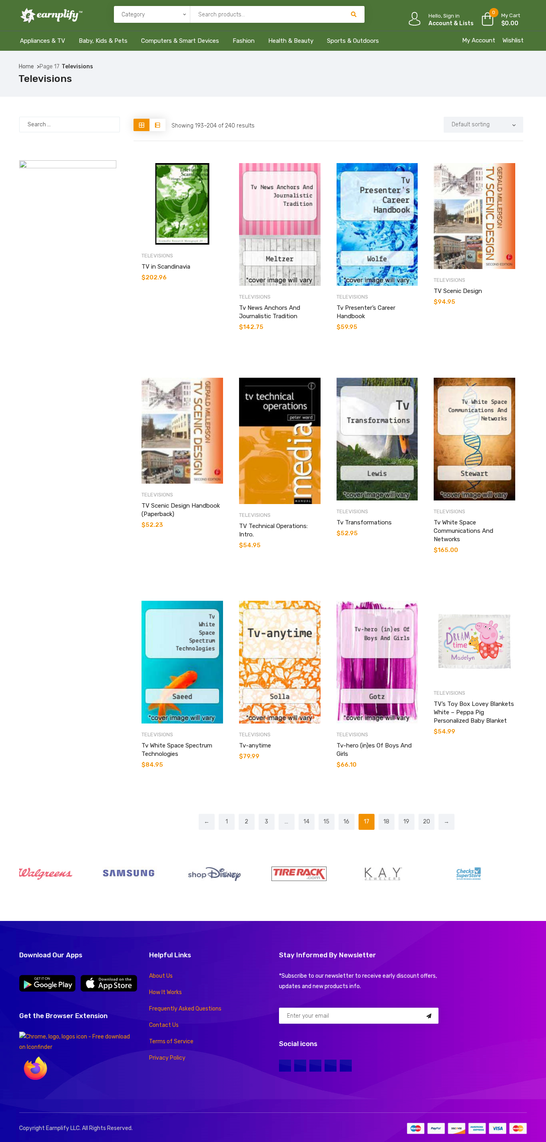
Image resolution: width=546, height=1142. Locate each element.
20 (426, 821)
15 (326, 821)
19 (406, 821)
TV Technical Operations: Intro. (273, 530)
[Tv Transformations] (377, 439)
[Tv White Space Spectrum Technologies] (182, 662)
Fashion (244, 40)
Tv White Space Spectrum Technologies (176, 749)
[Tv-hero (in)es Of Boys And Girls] (377, 662)
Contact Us (164, 1025)
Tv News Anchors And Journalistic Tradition (269, 312)
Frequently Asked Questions (185, 1008)
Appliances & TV (42, 40)
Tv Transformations (364, 522)
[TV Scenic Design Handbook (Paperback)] (182, 431)
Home (26, 66)
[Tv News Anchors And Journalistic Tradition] (280, 224)
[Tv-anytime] (280, 662)
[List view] (157, 125)
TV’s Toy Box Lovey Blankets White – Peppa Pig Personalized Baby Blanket (474, 712)
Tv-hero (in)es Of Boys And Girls (374, 749)
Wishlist (513, 40)
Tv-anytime (255, 745)
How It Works (165, 992)
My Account (478, 40)
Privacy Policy (167, 1057)
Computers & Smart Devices (180, 40)
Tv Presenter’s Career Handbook (366, 312)
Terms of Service (171, 1041)
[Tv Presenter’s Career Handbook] (377, 224)
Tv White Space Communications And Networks (463, 531)
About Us (161, 976)
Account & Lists (451, 23)
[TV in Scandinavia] (182, 204)
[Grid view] (141, 125)
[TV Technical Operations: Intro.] (280, 441)
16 (346, 821)
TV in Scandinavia (165, 266)
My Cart (510, 15)
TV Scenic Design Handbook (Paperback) (180, 510)
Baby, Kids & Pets (103, 40)
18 (386, 821)
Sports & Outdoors (353, 40)
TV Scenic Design (458, 291)
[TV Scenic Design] (474, 216)
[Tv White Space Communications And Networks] (474, 439)
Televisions (157, 256)
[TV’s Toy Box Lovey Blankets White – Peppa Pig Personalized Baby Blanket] (474, 641)
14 (306, 821)
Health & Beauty (290, 40)
